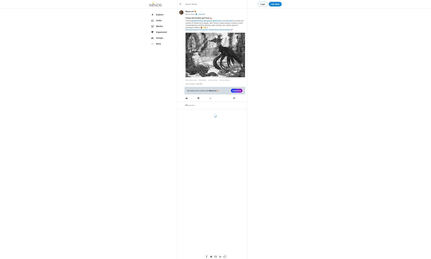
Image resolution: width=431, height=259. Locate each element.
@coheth (229, 21)
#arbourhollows (225, 30)
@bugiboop (208, 21)
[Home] (155, 4)
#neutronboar (214, 30)
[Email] (215, 256)
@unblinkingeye (197, 21)
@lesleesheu (217, 21)
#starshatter (203, 30)
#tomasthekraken (192, 30)
